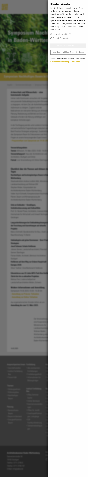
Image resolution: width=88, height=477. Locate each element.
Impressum (75, 61)
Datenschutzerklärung (60, 61)
